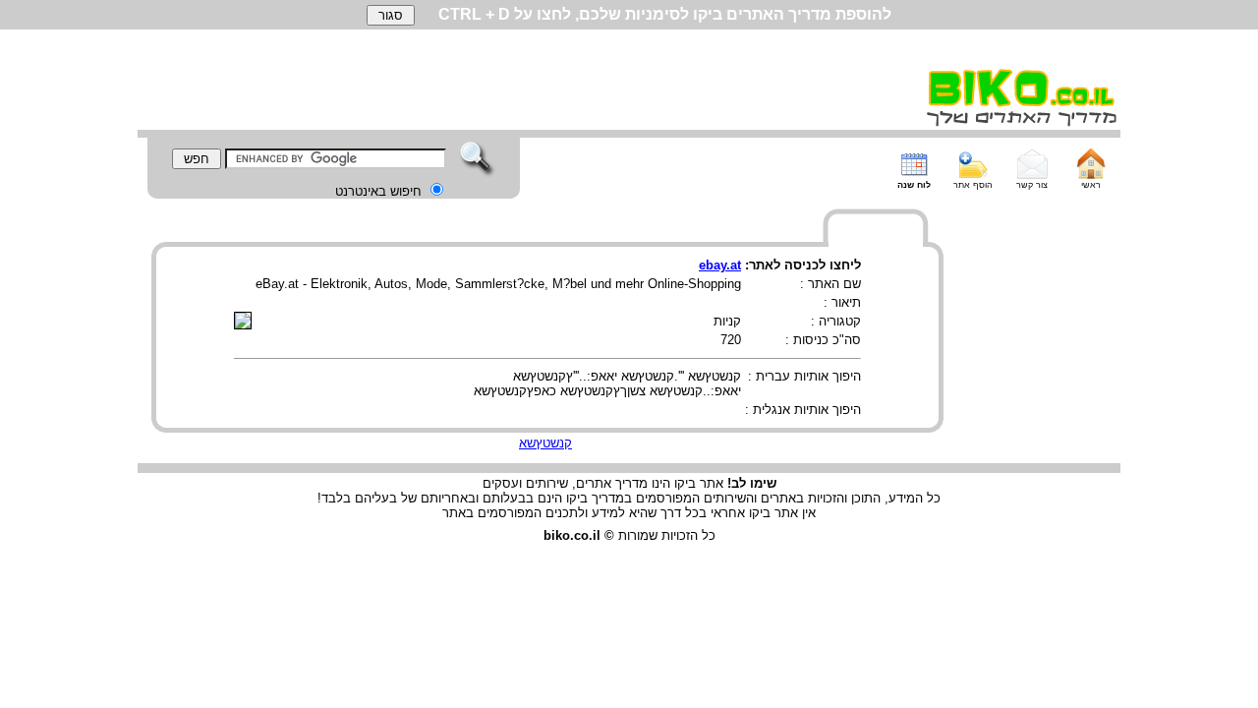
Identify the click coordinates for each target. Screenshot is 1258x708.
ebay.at (720, 265)
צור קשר (1032, 185)
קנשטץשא (545, 443)
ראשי (1091, 185)
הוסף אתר (973, 185)
